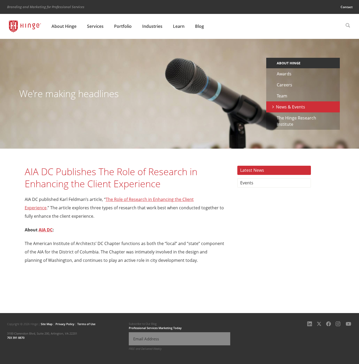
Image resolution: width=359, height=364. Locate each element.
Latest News (252, 170)
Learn (178, 26)
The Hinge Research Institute (296, 121)
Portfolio (123, 26)
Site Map (47, 324)
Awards (284, 74)
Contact (347, 7)
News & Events (290, 107)
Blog (199, 26)
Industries (152, 26)
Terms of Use (86, 324)
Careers (284, 85)
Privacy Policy (64, 324)
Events (246, 183)
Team (282, 96)
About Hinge (64, 26)
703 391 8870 (15, 338)
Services (95, 26)
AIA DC (46, 230)
